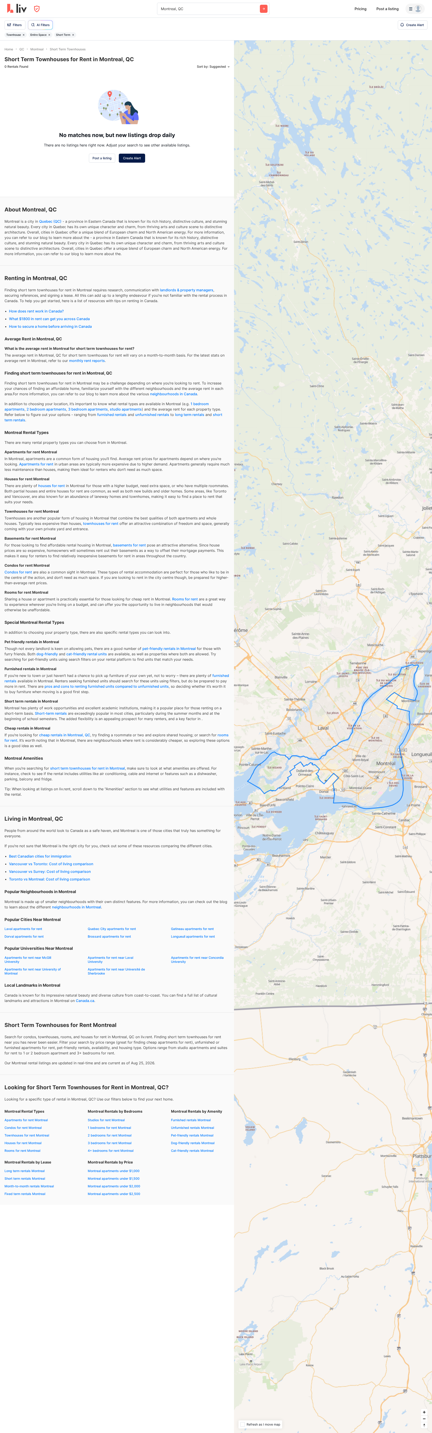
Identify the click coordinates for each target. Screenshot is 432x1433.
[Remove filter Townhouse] (23, 35)
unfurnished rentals (152, 414)
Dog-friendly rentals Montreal (192, 1143)
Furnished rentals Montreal (191, 1120)
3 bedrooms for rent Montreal (109, 1143)
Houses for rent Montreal (22, 1143)
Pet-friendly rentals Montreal (192, 1135)
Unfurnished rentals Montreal (192, 1128)
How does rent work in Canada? (36, 311)
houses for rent (51, 485)
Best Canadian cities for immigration (40, 856)
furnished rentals (112, 414)
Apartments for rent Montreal (26, 1120)
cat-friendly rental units (86, 654)
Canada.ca (85, 1000)
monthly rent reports (87, 360)
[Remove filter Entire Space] (49, 35)
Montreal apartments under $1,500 (114, 1178)
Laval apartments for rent (23, 929)
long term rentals (189, 414)
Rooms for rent (185, 599)
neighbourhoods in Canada (173, 394)
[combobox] (161, 9)
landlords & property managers (186, 290)
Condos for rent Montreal (23, 1128)
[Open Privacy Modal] (37, 9)
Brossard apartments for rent (109, 936)
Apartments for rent (36, 464)
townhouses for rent (100, 523)
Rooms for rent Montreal (22, 1150)
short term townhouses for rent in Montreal (87, 768)
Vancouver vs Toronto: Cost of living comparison (51, 864)
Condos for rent (18, 572)
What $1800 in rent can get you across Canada (49, 319)
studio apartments (126, 409)
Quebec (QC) (50, 221)
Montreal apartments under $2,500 (114, 1194)
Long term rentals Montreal (24, 1171)
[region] (333, 736)
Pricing (361, 9)
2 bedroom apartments (46, 409)
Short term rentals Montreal (24, 1178)
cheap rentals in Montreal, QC (64, 735)
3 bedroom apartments (88, 409)
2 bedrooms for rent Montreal (109, 1135)
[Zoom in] (424, 1412)
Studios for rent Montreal (106, 1120)
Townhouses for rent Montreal (26, 1135)
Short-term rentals (51, 713)
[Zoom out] (424, 1418)
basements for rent (129, 545)
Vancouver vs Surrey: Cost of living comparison (50, 871)
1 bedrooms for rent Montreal (109, 1128)
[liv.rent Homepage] (17, 9)
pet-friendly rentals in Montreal (169, 648)
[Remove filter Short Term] (73, 35)
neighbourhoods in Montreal (76, 907)
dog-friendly (47, 654)
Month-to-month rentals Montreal (29, 1186)
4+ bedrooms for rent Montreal (110, 1150)
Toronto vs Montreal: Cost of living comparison (49, 879)
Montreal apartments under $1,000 (114, 1171)
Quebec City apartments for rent (112, 929)
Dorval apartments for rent (24, 936)
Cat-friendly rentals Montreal (192, 1150)
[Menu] (415, 9)
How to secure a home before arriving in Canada (50, 326)
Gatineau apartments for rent (192, 929)
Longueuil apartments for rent (193, 936)
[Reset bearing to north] (424, 1425)
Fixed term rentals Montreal (24, 1194)
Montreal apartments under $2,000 (114, 1186)
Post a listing (387, 9)
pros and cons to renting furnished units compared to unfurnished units (107, 686)
